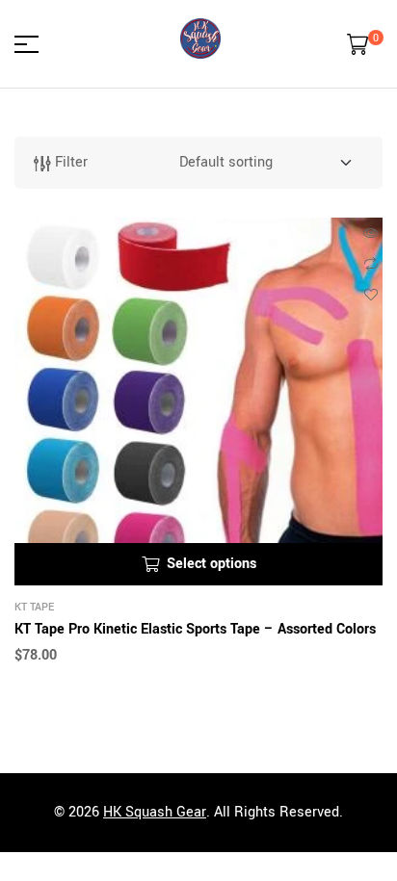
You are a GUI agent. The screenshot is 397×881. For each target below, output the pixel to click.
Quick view (371, 233)
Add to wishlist (371, 294)
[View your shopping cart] (357, 44)
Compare (371, 263)
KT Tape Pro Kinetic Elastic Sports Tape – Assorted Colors (195, 629)
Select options (211, 564)
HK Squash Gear (154, 812)
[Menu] (33, 44)
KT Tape (34, 607)
